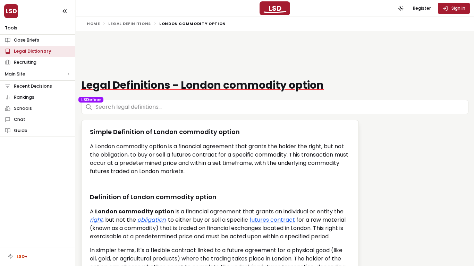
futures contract (272, 220)
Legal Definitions (129, 23)
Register (422, 8)
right (96, 220)
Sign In (458, 8)
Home (93, 23)
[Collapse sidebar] (64, 11)
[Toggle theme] (400, 8)
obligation (151, 220)
